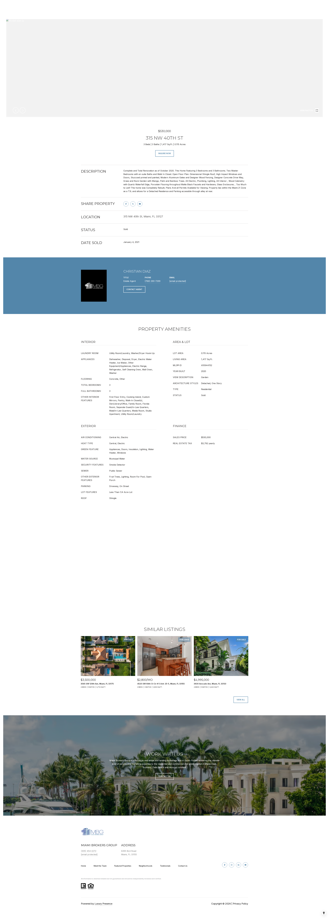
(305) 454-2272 (88, 851)
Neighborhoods (145, 866)
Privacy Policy (240, 903)
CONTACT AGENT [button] (134, 289)
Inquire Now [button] (164, 153)
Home (83, 866)
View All (241, 700)
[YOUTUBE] (245, 864)
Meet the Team (100, 866)
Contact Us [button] (164, 776)
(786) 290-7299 (152, 281)
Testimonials (165, 866)
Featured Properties (122, 866)
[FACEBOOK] (224, 864)
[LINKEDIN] (238, 864)
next (23, 110)
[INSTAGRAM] (231, 864)
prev (16, 110)
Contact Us (182, 866)
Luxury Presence (103, 903)
